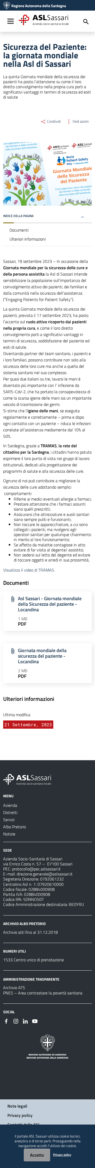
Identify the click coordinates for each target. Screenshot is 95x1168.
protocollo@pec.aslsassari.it (36, 869)
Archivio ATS (14, 987)
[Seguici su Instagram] (16, 1020)
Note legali (17, 1106)
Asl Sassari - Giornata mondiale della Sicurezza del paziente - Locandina (50, 604)
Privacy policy (19, 1115)
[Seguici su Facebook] (6, 1020)
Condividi (53, 121)
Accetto (37, 1155)
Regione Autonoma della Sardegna (38, 6)
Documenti (19, 230)
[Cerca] (86, 22)
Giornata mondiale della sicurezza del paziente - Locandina (42, 656)
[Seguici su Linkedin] (25, 1020)
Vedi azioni (80, 121)
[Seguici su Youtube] (35, 1020)
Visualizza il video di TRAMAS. (29, 570)
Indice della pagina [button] (18, 215)
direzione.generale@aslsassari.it (45, 874)
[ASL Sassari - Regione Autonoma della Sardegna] (30, 779)
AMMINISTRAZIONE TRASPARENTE (31, 979)
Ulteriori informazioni (28, 239)
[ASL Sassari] (6, 6)
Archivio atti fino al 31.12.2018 (30, 932)
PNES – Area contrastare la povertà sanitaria (42, 993)
